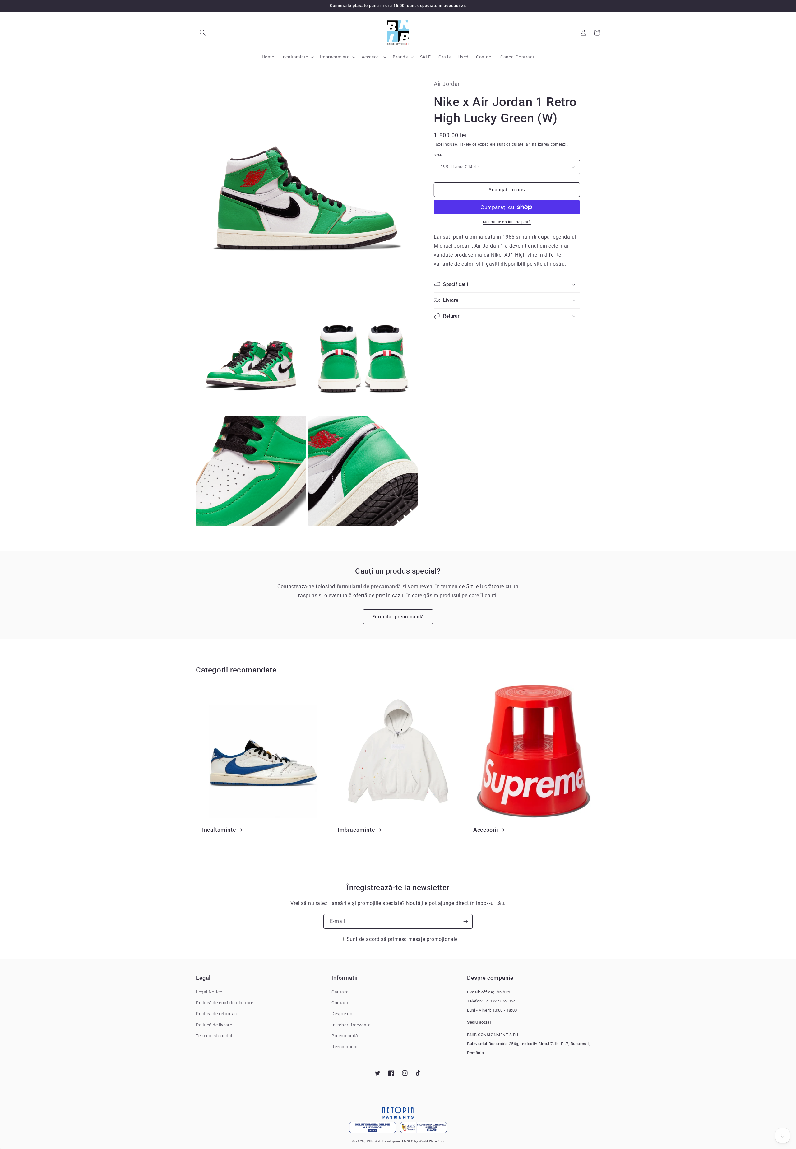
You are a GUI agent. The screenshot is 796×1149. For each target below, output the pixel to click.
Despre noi (342, 1013)
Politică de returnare (217, 1013)
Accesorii (485, 829)
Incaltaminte (219, 829)
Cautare (339, 991)
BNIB (369, 1141)
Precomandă (344, 1035)
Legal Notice (209, 991)
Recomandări (345, 1046)
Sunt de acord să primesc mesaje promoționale (402, 939)
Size (438, 154)
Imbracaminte (356, 829)
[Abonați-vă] (465, 921)
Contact (339, 1002)
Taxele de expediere (477, 144)
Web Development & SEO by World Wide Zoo (409, 1141)
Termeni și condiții (214, 1035)
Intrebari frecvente (350, 1024)
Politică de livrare (214, 1024)
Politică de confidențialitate (224, 1002)
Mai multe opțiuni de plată (507, 222)
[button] (203, 33)
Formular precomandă (398, 617)
